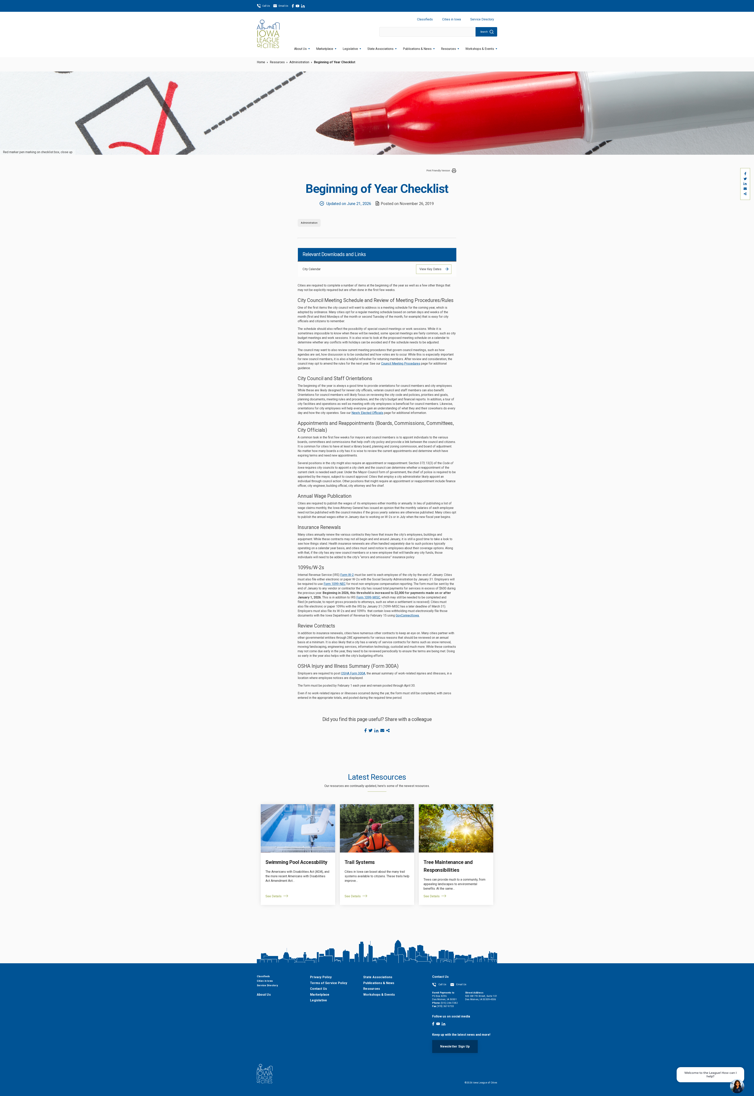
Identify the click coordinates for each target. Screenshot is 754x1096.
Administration (299, 62)
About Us (300, 49)
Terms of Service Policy (328, 983)
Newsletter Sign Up (455, 1046)
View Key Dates (430, 269)
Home (261, 62)
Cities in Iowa (451, 19)
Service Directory (482, 19)
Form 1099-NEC (335, 584)
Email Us (283, 5)
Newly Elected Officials (367, 413)
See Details (273, 896)
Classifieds (425, 19)
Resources (448, 49)
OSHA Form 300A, (353, 673)
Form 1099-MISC (368, 597)
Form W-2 (347, 575)
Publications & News (378, 983)
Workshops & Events (479, 49)
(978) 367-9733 (445, 1006)
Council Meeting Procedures (400, 363)
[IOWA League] (268, 34)
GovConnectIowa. (407, 615)
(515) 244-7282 (449, 1003)
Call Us (266, 5)
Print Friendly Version (438, 170)
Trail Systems (360, 862)
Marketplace (324, 49)
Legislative (350, 49)
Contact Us (318, 989)
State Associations (380, 49)
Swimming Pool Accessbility (296, 862)
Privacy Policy (321, 977)
